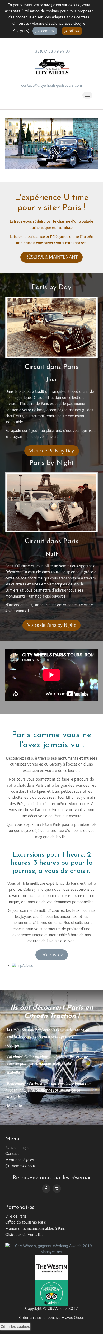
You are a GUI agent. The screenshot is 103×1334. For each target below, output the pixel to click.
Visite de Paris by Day (51, 451)
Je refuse (71, 31)
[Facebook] (46, 1188)
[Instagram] (57, 1188)
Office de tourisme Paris (25, 1222)
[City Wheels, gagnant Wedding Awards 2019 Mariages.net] (51, 1248)
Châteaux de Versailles (24, 1234)
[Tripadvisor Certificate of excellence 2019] (52, 1292)
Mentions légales (19, 1160)
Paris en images (18, 1147)
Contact (12, 1153)
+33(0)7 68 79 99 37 (52, 51)
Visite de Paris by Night (51, 625)
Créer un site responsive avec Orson (51, 1317)
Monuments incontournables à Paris (35, 1228)
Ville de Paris (15, 1216)
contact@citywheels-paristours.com (51, 85)
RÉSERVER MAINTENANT (51, 257)
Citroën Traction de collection (58, 397)
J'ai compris (44, 31)
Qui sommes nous (20, 1166)
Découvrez (51, 955)
